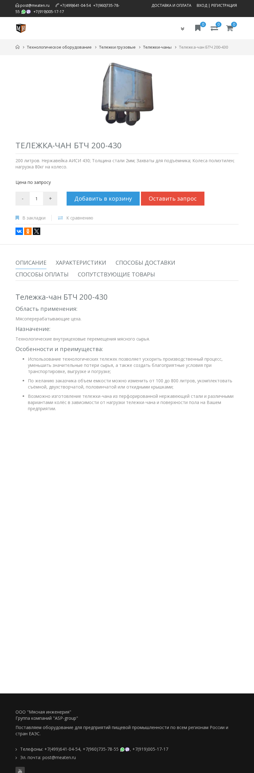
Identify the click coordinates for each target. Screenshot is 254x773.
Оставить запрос (173, 198)
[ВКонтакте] (19, 231)
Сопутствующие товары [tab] (116, 274)
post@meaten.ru (34, 5)
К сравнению (79, 218)
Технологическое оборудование (59, 47)
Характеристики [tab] (81, 262)
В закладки (34, 218)
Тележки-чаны (157, 47)
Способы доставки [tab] (145, 262)
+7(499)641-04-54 (75, 5)
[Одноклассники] (28, 231)
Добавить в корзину (103, 198)
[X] (36, 231)
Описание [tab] (30, 262)
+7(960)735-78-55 (101, 749)
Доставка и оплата (171, 5)
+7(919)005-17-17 (48, 11)
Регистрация (224, 5)
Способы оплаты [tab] (41, 274)
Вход (202, 5)
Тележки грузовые (117, 47)
